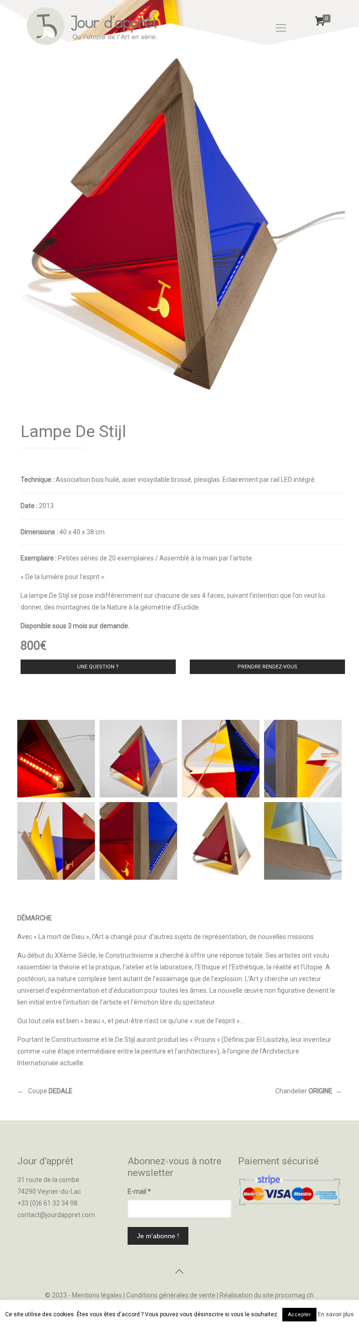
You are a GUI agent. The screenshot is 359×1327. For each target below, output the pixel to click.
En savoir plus (336, 1314)
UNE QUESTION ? (98, 667)
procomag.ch (294, 1295)
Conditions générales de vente (170, 1295)
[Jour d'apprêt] (92, 28)
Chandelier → (308, 1091)
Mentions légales (97, 1295)
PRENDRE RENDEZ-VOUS (267, 667)
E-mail (139, 1191)
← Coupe (44, 1091)
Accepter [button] (299, 1315)
